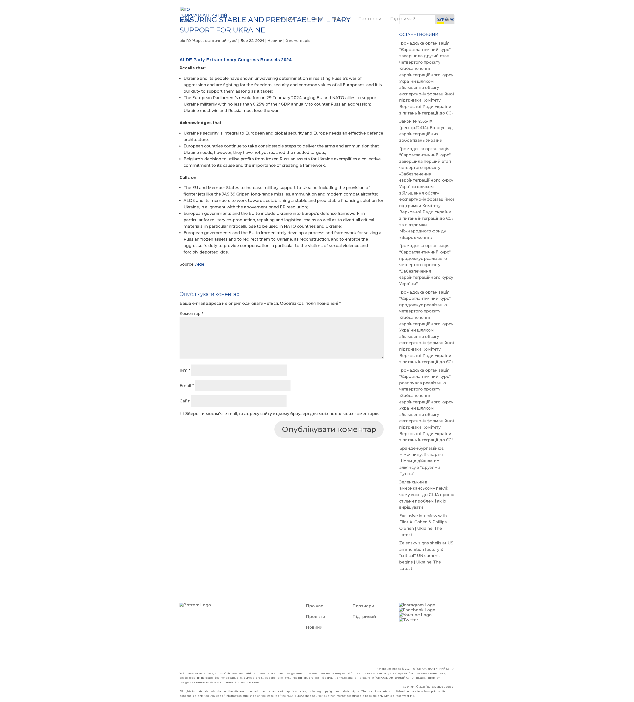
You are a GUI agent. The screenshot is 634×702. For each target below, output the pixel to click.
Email (187, 385)
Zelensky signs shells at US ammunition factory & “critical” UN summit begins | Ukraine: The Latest (426, 556)
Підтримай (403, 19)
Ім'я (185, 370)
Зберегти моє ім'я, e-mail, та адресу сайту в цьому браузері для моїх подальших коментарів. (282, 413)
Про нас (314, 606)
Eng (450, 19)
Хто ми (286, 19)
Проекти (313, 19)
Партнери (369, 19)
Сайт (185, 401)
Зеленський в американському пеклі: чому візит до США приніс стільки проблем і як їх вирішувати (426, 495)
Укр (440, 19)
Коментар (191, 313)
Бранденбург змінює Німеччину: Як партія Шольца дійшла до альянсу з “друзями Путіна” (421, 461)
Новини (340, 19)
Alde (199, 264)
